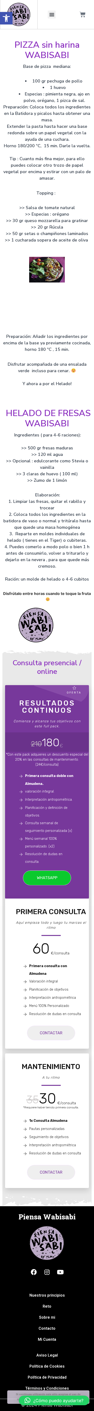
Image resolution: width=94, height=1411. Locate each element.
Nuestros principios (47, 1295)
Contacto (47, 1328)
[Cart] (83, 14)
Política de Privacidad (47, 1377)
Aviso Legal (47, 1355)
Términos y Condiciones (47, 1388)
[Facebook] (34, 1272)
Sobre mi (47, 1317)
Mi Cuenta (47, 1339)
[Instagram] (47, 1272)
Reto (47, 1306)
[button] (6, 18)
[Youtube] (60, 1272)
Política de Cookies (47, 1366)
